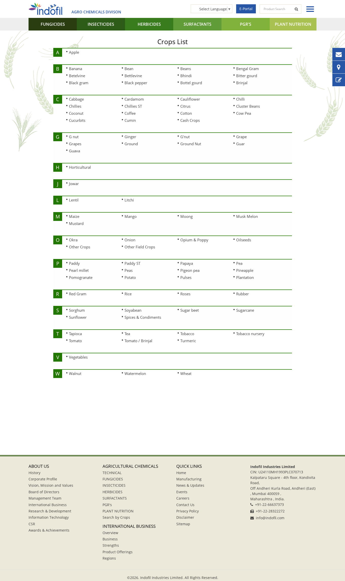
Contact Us (185, 504)
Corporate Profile (43, 479)
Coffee (130, 113)
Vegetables (78, 357)
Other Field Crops (140, 246)
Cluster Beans (248, 106)
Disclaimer (185, 517)
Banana (75, 68)
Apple (74, 52)
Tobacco (187, 333)
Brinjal (242, 82)
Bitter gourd (246, 75)
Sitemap (183, 523)
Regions (109, 558)
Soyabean (133, 310)
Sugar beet (189, 310)
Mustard (76, 223)
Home (181, 472)
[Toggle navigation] (308, 9)
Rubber (242, 293)
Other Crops (79, 246)
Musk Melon (247, 216)
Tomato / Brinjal (138, 340)
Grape (241, 136)
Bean (129, 68)
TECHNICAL (112, 472)
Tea (127, 333)
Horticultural (80, 167)
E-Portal (246, 8)
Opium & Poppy (194, 239)
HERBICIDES (149, 24)
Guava (74, 150)
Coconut (76, 113)
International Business (48, 504)
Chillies (75, 106)
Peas (129, 270)
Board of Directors (44, 491)
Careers (182, 498)
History (34, 472)
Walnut (75, 373)
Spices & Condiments (143, 317)
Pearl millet (79, 270)
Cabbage (76, 99)
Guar (240, 143)
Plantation (245, 277)
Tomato (75, 340)
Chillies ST (133, 106)
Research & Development (50, 511)
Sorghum (77, 310)
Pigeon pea (190, 270)
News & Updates (190, 485)
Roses (185, 293)
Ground (131, 143)
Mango (131, 216)
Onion (130, 239)
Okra (73, 239)
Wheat (185, 373)
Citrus (185, 106)
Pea (239, 263)
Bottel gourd (191, 82)
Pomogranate (80, 277)
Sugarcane (245, 310)
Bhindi (186, 75)
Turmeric (188, 340)
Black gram (78, 82)
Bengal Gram (247, 68)
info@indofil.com (270, 517)
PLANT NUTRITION (293, 24)
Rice (128, 293)
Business (110, 539)
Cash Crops (190, 120)
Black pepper (136, 82)
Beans (185, 68)
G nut (74, 136)
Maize (74, 216)
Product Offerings (118, 551)
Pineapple (244, 270)
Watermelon (135, 373)
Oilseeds (243, 239)
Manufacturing (189, 479)
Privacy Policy (187, 511)
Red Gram (77, 293)
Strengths (111, 545)
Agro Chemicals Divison (96, 11)
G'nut (185, 136)
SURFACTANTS (197, 24)
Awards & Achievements (49, 530)
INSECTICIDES (101, 24)
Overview (110, 532)
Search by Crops (116, 517)
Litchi (129, 199)
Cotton (186, 113)
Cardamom (134, 99)
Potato (130, 277)
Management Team (45, 498)
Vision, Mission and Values (51, 485)
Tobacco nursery (250, 333)
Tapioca (75, 333)
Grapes (75, 143)
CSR (32, 523)
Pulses (185, 277)
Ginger (130, 136)
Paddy (74, 263)
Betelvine (77, 75)
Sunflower (78, 317)
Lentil (74, 199)
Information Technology (49, 517)
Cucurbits (77, 120)
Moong (186, 216)
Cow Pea (243, 113)
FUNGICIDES (53, 24)
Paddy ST (132, 263)
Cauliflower (190, 99)
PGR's (245, 24)
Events (181, 491)
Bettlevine (133, 75)
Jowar (74, 183)
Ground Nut (190, 143)
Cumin (130, 120)
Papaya (186, 263)
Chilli (240, 99)
